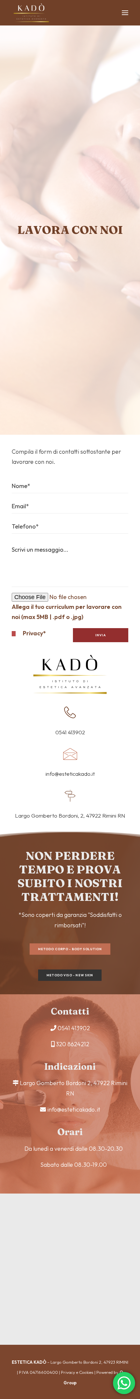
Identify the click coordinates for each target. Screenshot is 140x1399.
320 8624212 (72, 1044)
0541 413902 (74, 1028)
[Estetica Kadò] (31, 13)
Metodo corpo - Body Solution (70, 949)
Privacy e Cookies (77, 1372)
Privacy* (34, 633)
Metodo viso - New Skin (70, 975)
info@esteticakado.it (73, 1109)
